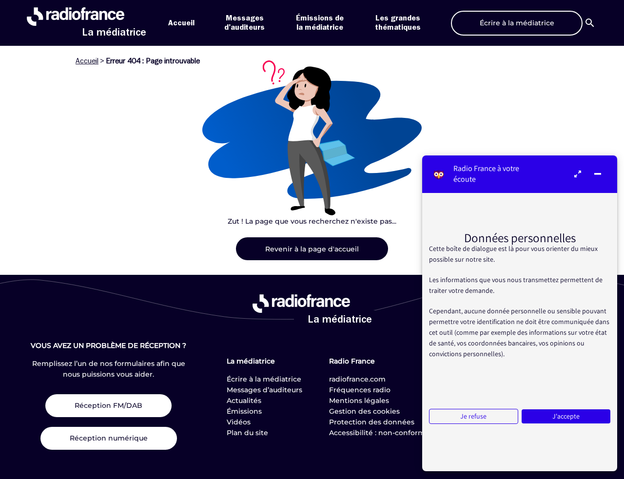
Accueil (181, 23)
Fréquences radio (359, 389)
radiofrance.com (357, 379)
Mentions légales (359, 400)
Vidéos (239, 422)
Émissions (244, 411)
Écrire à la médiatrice (264, 379)
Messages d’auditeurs (264, 389)
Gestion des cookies (364, 411)
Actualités (244, 400)
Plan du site (247, 432)
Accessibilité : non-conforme (379, 432)
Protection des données (371, 422)
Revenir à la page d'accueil (312, 249)
